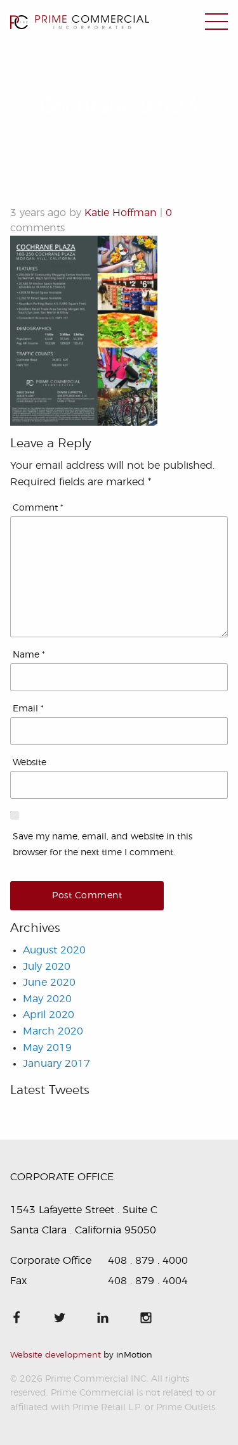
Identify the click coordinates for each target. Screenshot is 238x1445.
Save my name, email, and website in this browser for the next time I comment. (102, 844)
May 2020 (47, 999)
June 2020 (49, 982)
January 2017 (56, 1064)
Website (29, 762)
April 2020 (48, 1015)
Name (29, 655)
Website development (55, 1355)
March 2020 (53, 1031)
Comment (38, 508)
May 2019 (47, 1048)
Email (28, 708)
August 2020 (54, 950)
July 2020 (46, 967)
